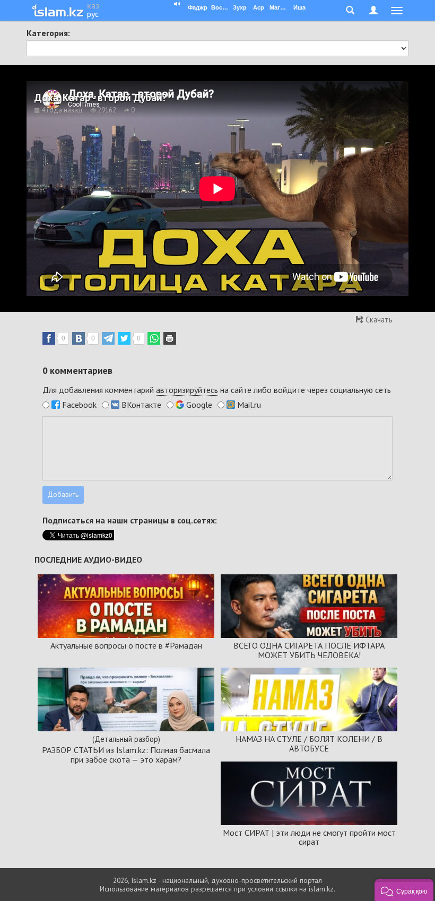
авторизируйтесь (187, 389)
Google (199, 404)
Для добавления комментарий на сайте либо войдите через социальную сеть (216, 389)
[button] (404, 890)
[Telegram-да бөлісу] (108, 338)
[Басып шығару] (169, 338)
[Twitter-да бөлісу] (124, 338)
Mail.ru (249, 404)
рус (93, 13)
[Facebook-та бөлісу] (48, 338)
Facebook (79, 404)
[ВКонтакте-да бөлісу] (78, 338)
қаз (93, 5)
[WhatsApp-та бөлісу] (153, 338)
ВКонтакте (141, 404)
